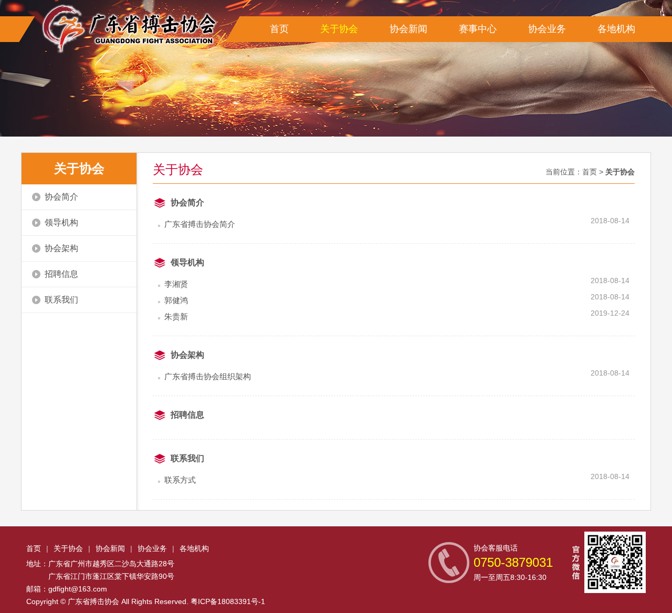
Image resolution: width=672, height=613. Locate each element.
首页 (279, 29)
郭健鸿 (176, 300)
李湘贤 (176, 283)
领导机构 (61, 222)
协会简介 (61, 196)
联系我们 (61, 299)
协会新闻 (408, 29)
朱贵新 (176, 316)
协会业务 (547, 29)
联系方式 (180, 479)
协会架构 (61, 248)
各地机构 (616, 29)
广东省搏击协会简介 (199, 224)
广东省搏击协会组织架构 (207, 376)
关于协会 (339, 29)
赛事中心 (478, 29)
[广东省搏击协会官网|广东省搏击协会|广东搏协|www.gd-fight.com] (126, 29)
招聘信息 (61, 273)
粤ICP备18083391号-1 (228, 601)
